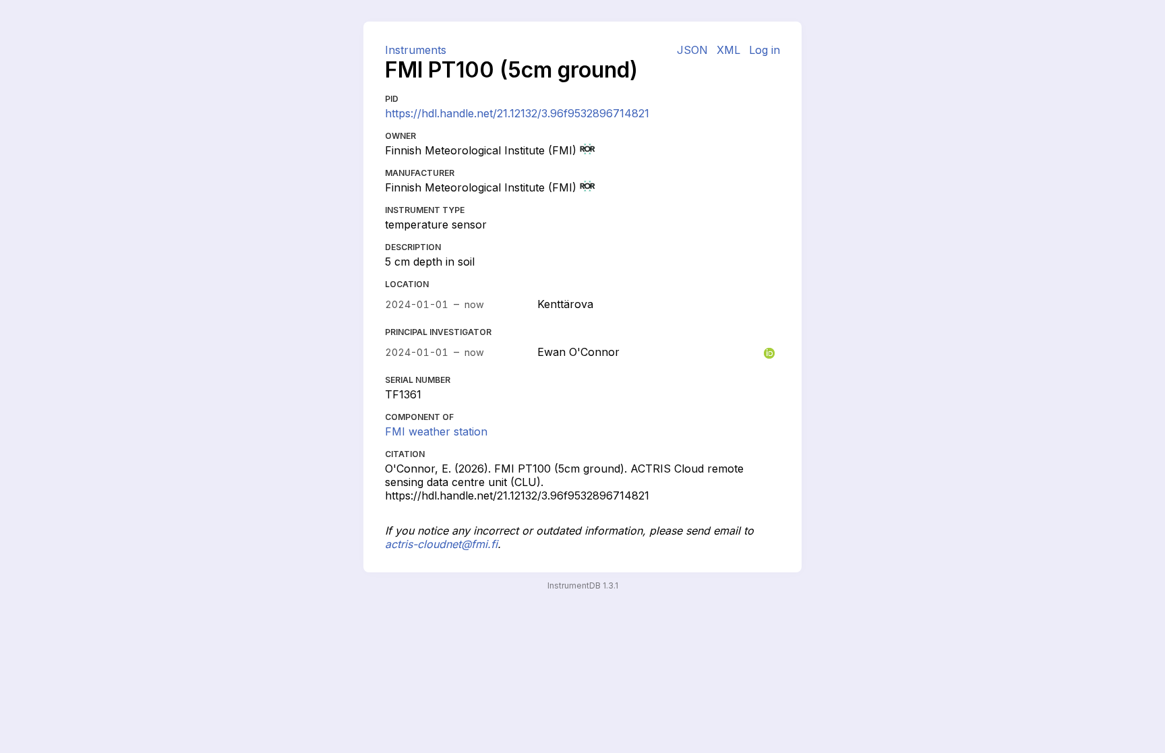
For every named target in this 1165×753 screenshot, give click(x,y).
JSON (692, 50)
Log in (764, 50)
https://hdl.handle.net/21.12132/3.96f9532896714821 (517, 113)
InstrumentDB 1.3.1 (582, 585)
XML (728, 50)
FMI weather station (436, 431)
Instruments (415, 50)
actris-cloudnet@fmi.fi (441, 544)
